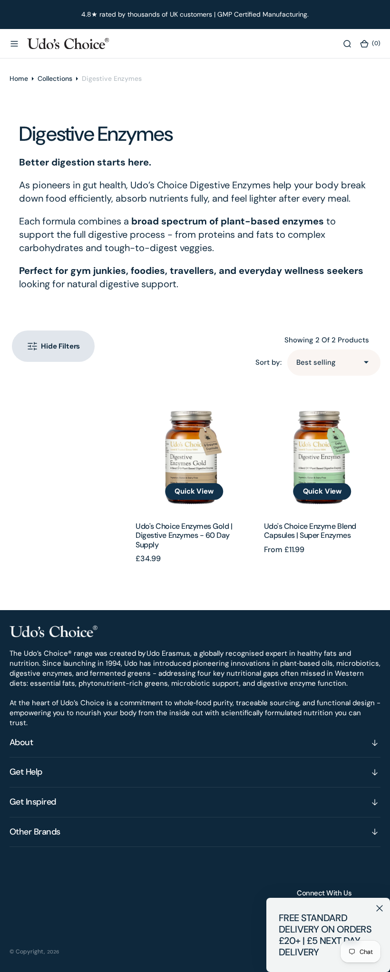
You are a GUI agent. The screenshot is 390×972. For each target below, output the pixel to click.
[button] (14, 43)
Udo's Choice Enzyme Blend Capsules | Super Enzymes (310, 530)
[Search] (347, 43)
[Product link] (194, 453)
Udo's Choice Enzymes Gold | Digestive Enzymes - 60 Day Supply (184, 535)
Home (19, 78)
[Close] (379, 908)
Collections (55, 78)
